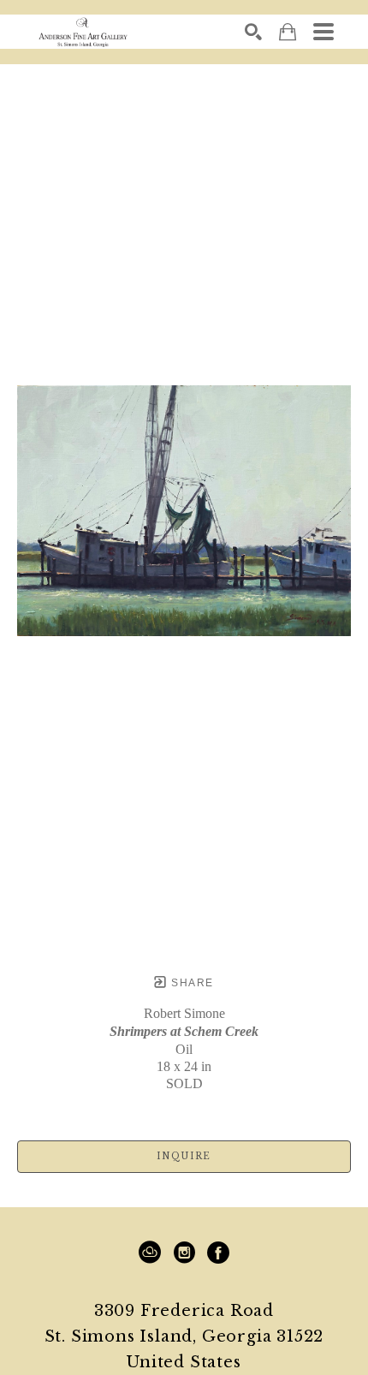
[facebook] (218, 1252)
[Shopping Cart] (287, 32)
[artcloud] (150, 1252)
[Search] (253, 31)
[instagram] (184, 1252)
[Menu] (323, 31)
